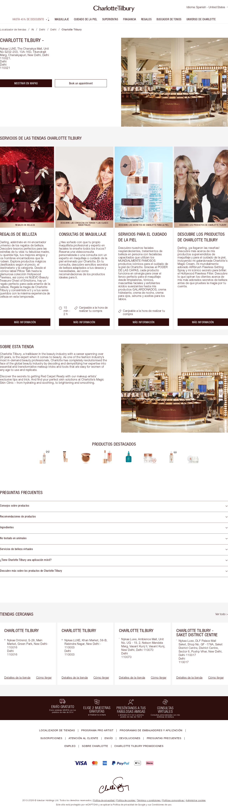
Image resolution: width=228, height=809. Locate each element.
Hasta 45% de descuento (28, 19)
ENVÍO (109, 738)
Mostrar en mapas (26, 83)
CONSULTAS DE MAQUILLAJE (83, 234)
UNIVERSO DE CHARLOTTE (201, 19)
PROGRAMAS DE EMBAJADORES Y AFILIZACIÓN (151, 730)
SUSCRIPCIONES (51, 738)
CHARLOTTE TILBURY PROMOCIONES (138, 745)
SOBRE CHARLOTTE (95, 745)
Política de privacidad (104, 800)
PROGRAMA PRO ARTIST (97, 730)
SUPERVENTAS (110, 19)
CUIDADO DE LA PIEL (85, 19)
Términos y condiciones (148, 800)
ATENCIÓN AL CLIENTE (83, 738)
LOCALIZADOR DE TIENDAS (57, 730)
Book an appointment (81, 83)
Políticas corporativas (173, 800)
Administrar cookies (196, 800)
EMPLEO (70, 745)
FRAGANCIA (129, 19)
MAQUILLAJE (62, 19)
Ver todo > (221, 614)
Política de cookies (125, 800)
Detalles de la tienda (17, 677)
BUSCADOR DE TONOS (169, 19)
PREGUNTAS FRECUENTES (164, 738)
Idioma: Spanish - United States (205, 7)
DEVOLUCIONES (129, 738)
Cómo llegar (44, 677)
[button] (114, 506)
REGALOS (146, 19)
